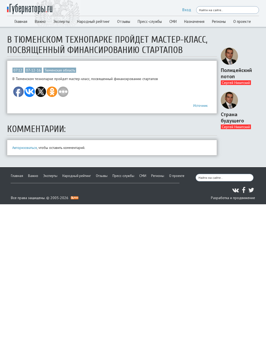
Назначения (194, 21)
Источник (200, 105)
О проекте (242, 21)
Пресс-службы (150, 21)
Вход (186, 9)
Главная (21, 21)
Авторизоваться (24, 147)
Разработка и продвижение (233, 197)
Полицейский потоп (236, 73)
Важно (40, 21)
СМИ (173, 21)
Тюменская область (59, 70)
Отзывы (123, 21)
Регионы (219, 21)
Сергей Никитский (236, 82)
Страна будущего (232, 117)
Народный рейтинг (93, 21)
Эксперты (61, 21)
